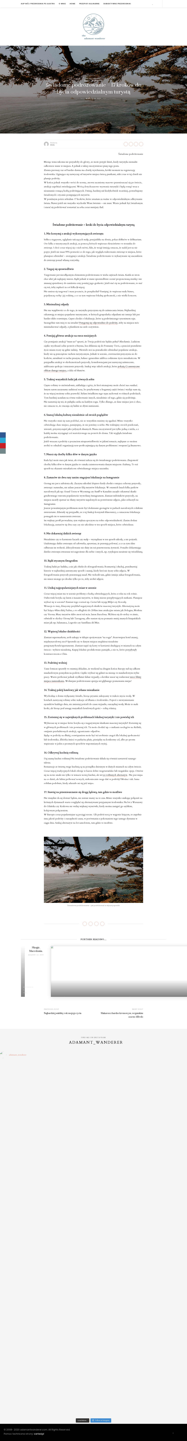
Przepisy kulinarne (89, 3)
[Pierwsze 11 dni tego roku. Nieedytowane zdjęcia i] (70, 1296)
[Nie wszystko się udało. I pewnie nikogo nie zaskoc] (117, 1301)
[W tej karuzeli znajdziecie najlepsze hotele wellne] (23, 1377)
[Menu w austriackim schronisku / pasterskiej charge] (23, 1079)
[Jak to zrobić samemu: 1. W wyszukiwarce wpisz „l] (70, 1086)
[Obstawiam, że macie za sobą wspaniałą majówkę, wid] (164, 1216)
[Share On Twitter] (3, 440)
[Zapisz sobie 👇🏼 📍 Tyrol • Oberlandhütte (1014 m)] (117, 1125)
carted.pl (39, 1433)
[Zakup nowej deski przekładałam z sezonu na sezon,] (164, 1251)
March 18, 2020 (93, 98)
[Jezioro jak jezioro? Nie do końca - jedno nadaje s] (164, 1076)
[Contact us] (3, 451)
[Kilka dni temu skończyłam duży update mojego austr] (117, 1216)
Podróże (97, 80)
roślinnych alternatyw (116, 775)
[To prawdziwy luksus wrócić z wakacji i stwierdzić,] (70, 1215)
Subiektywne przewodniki (117, 3)
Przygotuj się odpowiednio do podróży (98, 322)
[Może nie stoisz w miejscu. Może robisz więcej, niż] (23, 1298)
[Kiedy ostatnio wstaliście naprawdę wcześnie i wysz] (23, 1264)
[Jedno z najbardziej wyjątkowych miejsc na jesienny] (70, 1352)
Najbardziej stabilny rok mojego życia (62, 1013)
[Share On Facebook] (3, 435)
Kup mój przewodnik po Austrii (38, 3)
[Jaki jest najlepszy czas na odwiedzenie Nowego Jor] (117, 1353)
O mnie (62, 3)
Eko (86, 80)
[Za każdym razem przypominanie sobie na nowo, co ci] (164, 1343)
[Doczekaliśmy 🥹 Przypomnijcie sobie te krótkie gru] (23, 1210)
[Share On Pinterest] (3, 445)
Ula (52, 145)
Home (72, 3)
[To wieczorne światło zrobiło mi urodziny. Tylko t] (117, 1247)
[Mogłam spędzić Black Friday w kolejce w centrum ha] (164, 1311)
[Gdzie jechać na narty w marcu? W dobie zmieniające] (70, 1264)
